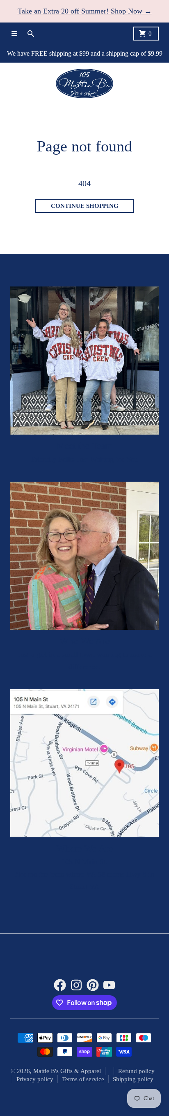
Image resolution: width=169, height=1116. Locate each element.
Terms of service (83, 1079)
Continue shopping (85, 206)
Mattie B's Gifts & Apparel (67, 1071)
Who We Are (84, 641)
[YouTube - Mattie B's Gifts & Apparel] (109, 985)
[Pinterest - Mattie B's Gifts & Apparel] (93, 985)
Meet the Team (84, 446)
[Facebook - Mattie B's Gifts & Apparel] (60, 985)
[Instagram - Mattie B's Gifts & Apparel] (76, 985)
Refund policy (136, 1071)
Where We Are (84, 848)
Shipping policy (133, 1079)
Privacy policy (34, 1079)
